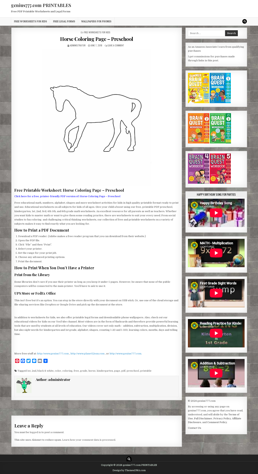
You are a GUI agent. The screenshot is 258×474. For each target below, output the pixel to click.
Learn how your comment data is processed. (89, 439)
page (117, 370)
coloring (67, 370)
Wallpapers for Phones (96, 21)
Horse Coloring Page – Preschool (96, 39)
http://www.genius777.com (53, 353)
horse (92, 370)
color (58, 370)
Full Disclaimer (203, 418)
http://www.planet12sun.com (87, 353)
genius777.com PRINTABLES (41, 5)
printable (145, 370)
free (76, 370)
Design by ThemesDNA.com (129, 470)
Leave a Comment (115, 45)
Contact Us (194, 428)
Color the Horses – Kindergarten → (160, 409)
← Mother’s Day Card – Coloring (30, 409)
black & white (45, 370)
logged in (35, 432)
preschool (133, 370)
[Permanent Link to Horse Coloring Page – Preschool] (96, 117)
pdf (123, 370)
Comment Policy (217, 422)
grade (83, 370)
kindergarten (105, 370)
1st (29, 370)
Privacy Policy (222, 418)
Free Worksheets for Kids (30, 21)
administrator (78, 45)
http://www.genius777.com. (126, 353)
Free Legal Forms (64, 21)
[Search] (244, 21)
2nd (34, 370)
